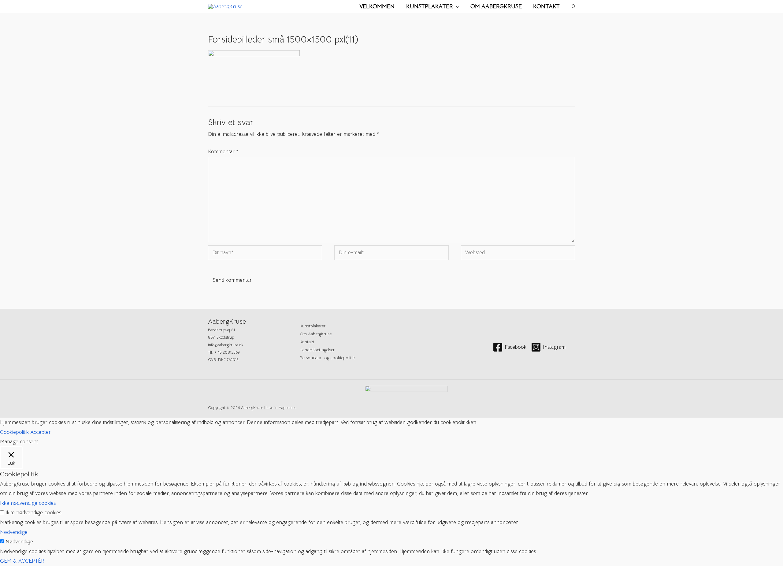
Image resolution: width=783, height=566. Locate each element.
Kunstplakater (429, 6)
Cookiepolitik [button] (14, 432)
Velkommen (377, 6)
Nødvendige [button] (14, 532)
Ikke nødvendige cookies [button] (28, 503)
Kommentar (223, 151)
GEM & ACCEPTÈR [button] (22, 561)
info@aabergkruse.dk (225, 345)
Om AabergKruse (496, 6)
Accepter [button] (40, 432)
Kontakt (546, 6)
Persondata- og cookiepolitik (327, 357)
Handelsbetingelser (317, 349)
